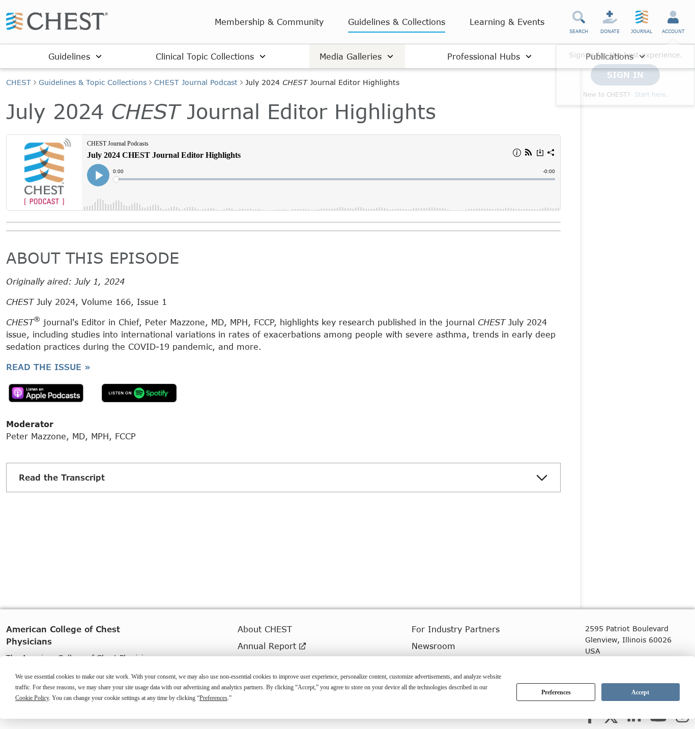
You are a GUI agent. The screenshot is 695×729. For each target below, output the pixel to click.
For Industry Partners (456, 629)
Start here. (651, 94)
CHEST (18, 82)
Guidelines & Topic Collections (93, 82)
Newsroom (433, 646)
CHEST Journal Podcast (196, 82)
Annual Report (268, 646)
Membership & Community (269, 21)
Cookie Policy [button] (32, 698)
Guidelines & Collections (396, 21)
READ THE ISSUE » (48, 367)
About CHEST (265, 629)
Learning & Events (507, 21)
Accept (640, 692)
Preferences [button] (213, 698)
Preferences (556, 692)
